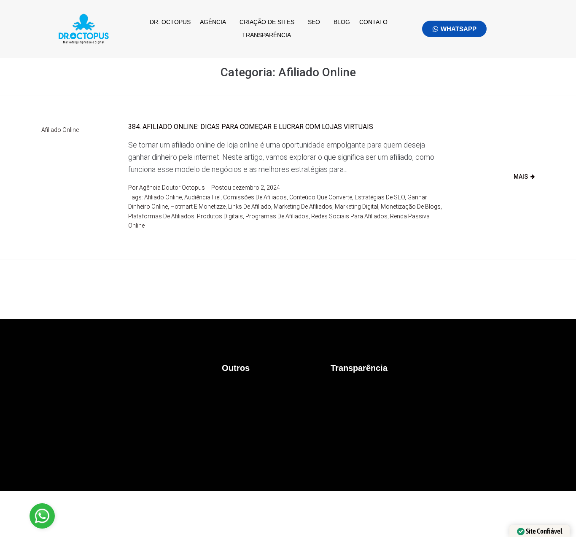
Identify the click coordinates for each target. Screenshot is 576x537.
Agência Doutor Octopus (172, 187)
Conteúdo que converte (320, 197)
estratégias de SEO (380, 197)
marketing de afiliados (303, 206)
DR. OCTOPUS (170, 22)
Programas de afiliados (277, 216)
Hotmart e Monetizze (198, 206)
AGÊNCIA (213, 22)
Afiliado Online (60, 129)
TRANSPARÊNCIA (266, 35)
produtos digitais (220, 216)
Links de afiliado (249, 206)
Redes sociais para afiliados (349, 216)
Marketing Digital (356, 206)
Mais (521, 176)
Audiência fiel (202, 197)
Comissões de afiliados (255, 197)
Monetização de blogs (411, 206)
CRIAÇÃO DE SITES (267, 22)
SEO (314, 22)
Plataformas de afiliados (161, 216)
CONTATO (373, 22)
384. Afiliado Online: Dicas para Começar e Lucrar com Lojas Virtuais (250, 127)
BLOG (342, 22)
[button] (215, 22)
